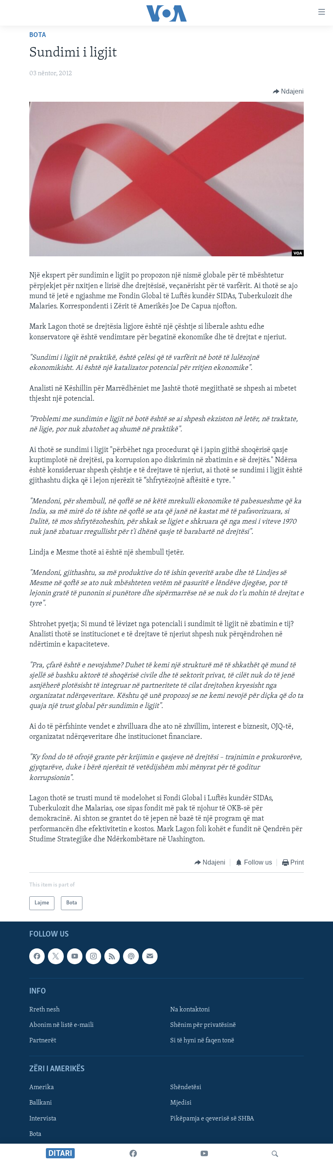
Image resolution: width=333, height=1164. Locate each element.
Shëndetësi (185, 1088)
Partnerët (42, 1041)
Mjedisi (181, 1103)
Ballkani (40, 1103)
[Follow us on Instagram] (93, 956)
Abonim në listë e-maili (61, 1025)
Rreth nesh (44, 1010)
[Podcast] (130, 956)
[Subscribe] (150, 956)
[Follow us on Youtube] (74, 956)
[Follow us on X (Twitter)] (55, 956)
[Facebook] (133, 1154)
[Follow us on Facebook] (37, 956)
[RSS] (112, 956)
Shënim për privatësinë (203, 1025)
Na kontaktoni (190, 1010)
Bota (37, 35)
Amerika (41, 1088)
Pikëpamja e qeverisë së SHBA (212, 1119)
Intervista (42, 1119)
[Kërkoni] (275, 1154)
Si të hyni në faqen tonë (202, 1041)
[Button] (288, 91)
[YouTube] (204, 1154)
